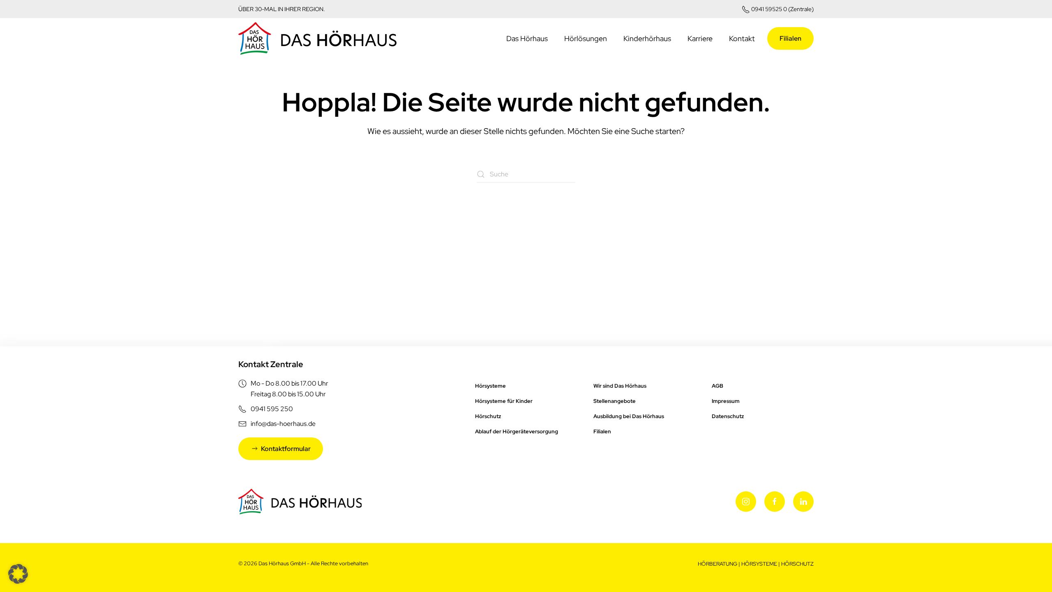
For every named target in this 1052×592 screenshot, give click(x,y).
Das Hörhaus (527, 38)
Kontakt (742, 38)
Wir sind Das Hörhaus (619, 385)
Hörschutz (488, 416)
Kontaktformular (286, 448)
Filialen (790, 38)
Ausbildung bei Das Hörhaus (628, 416)
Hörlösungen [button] (585, 38)
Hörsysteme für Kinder (504, 401)
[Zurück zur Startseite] (317, 38)
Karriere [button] (700, 38)
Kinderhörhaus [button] (647, 38)
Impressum (726, 401)
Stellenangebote (614, 401)
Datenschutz (728, 416)
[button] (18, 574)
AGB (717, 385)
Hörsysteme (490, 385)
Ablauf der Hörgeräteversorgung (516, 431)
